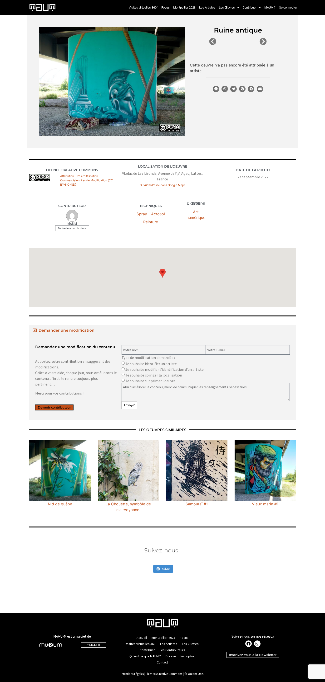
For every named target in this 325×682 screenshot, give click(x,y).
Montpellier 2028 (184, 7)
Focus (165, 7)
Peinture (150, 222)
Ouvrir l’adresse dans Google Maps (162, 185)
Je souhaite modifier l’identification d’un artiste (164, 369)
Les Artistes (207, 7)
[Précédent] (223, 41)
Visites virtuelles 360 (140, 644)
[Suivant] (252, 41)
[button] (216, 89)
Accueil (142, 637)
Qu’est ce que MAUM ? (145, 656)
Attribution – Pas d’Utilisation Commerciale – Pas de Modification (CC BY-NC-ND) (86, 180)
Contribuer (249, 7)
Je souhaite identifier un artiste (151, 363)
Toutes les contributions (72, 228)
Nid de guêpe (60, 504)
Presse (171, 656)
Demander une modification (66, 330)
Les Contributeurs (172, 650)
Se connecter (288, 7)
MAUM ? (270, 7)
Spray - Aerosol (151, 214)
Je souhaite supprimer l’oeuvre (150, 380)
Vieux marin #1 (265, 504)
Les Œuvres (227, 7)
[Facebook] (248, 643)
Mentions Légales (133, 674)
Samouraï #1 (197, 504)
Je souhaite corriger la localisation (153, 375)
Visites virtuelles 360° (143, 7)
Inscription (188, 656)
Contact (162, 662)
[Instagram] (257, 643)
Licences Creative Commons (164, 674)
